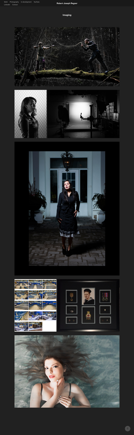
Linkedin (7, 5)
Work (6, 2)
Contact (15, 5)
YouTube (36, 2)
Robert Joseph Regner (67, 3)
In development (26, 2)
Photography (14, 2)
